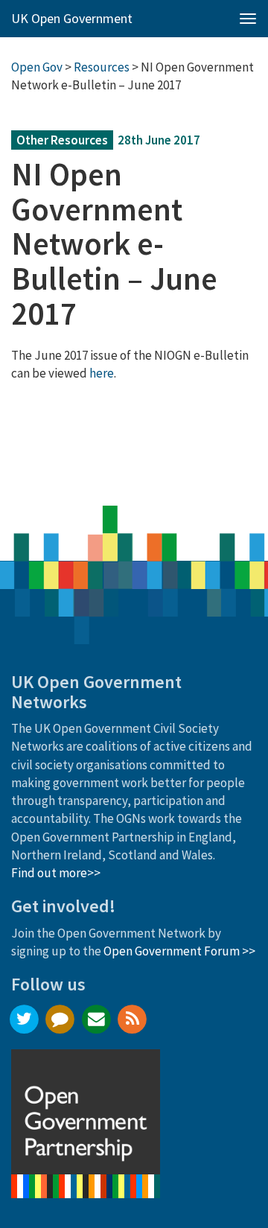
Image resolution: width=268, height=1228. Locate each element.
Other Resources (62, 140)
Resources (102, 67)
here (101, 373)
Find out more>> (55, 873)
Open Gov (37, 67)
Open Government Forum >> (179, 951)
